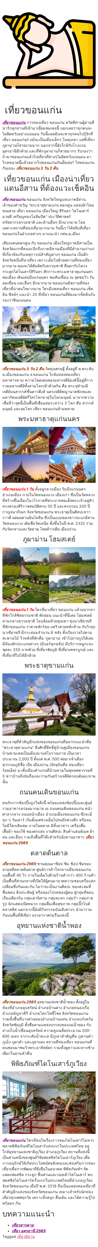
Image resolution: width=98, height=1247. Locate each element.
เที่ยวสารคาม (23, 1225)
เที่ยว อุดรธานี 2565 (29, 1230)
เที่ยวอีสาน (26, 1236)
